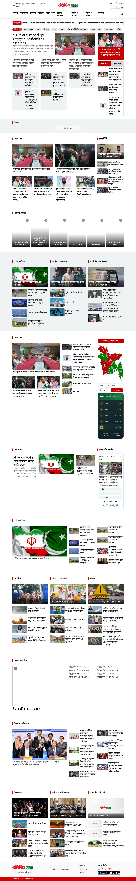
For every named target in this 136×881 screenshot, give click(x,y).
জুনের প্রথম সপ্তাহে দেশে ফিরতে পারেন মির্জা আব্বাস (115, 23)
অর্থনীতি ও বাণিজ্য (98, 261)
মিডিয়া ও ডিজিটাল (60, 14)
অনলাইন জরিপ (106, 449)
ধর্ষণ (99, 29)
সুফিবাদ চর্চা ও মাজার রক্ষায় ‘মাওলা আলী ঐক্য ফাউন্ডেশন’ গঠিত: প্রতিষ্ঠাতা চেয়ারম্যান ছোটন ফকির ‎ (63, 23)
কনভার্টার (81, 873)
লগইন (111, 3)
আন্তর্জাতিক (24, 13)
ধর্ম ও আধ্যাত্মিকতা (60, 792)
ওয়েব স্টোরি (20, 213)
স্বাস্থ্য (48, 13)
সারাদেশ (41, 13)
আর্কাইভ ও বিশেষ (98, 792)
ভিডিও (17, 122)
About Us (82, 865)
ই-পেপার (119, 3)
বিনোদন (101, 13)
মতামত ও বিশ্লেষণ (75, 14)
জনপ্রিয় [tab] (104, 64)
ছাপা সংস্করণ (28, 29)
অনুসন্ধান (117, 390)
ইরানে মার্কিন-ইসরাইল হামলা (77, 29)
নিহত (38, 29)
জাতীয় (15, 13)
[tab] (104, 63)
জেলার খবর (109, 29)
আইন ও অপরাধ (59, 261)
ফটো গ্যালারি (20, 660)
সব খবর (18, 449)
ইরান (54, 29)
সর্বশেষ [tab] (117, 64)
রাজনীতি (33, 13)
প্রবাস (92, 578)
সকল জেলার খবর (110, 341)
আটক (119, 29)
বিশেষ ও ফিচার (89, 14)
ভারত (93, 29)
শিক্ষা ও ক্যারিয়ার (60, 578)
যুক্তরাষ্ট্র (62, 29)
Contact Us (83, 869)
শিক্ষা (53, 13)
